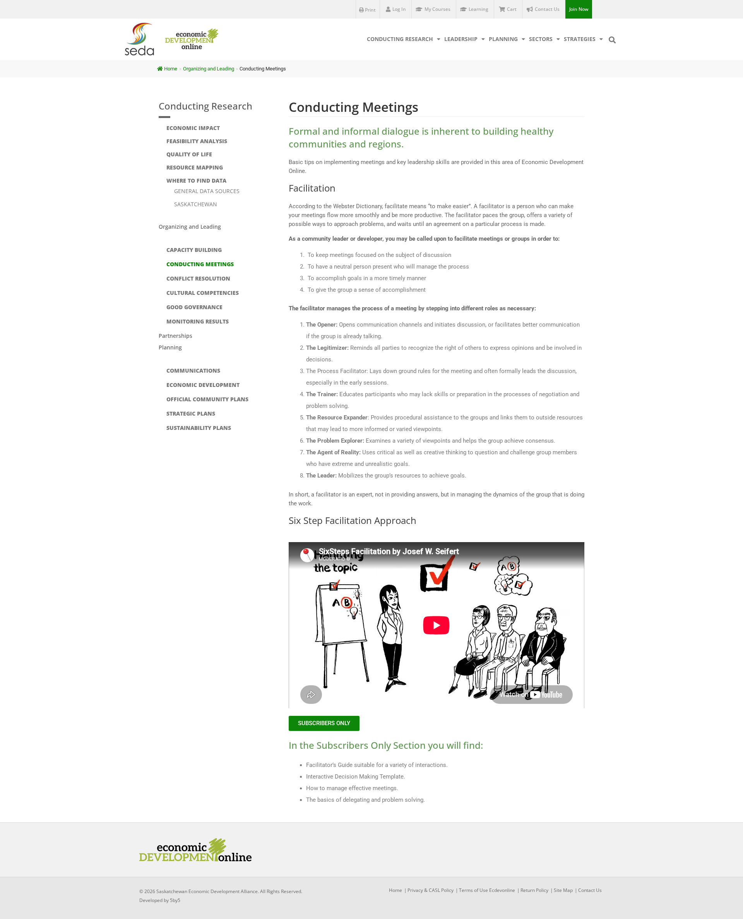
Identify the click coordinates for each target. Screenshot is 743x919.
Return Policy (534, 890)
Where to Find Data (196, 180)
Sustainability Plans (198, 427)
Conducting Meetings (200, 264)
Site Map (563, 890)
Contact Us (590, 890)
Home (170, 69)
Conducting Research (400, 39)
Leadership (461, 39)
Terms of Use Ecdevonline (487, 890)
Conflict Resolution (198, 278)
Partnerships (175, 335)
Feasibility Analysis (196, 141)
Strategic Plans (190, 413)
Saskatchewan (195, 204)
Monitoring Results (197, 321)
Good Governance (194, 307)
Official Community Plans (207, 399)
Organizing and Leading (190, 226)
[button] (612, 39)
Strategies (580, 39)
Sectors (541, 39)
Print (370, 10)
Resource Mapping (194, 167)
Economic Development (203, 384)
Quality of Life (189, 154)
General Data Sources (207, 191)
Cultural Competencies (202, 292)
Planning (503, 39)
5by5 (175, 900)
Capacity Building (194, 249)
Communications (193, 370)
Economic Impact (193, 128)
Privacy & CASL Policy (430, 890)
